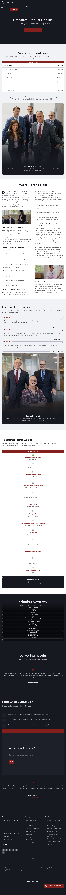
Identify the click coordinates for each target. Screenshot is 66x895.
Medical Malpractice (53, 826)
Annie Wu (29, 823)
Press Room (39, 5)
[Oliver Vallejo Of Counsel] (2, 640)
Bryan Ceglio (30, 839)
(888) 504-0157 (11, 820)
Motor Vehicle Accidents (54, 828)
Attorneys (4, 5)
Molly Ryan (29, 837)
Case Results (15, 5)
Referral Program (52, 5)
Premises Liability (52, 831)
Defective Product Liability (55, 839)
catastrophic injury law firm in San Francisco (15, 203)
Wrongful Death (52, 823)
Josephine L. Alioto (31, 831)
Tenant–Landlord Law (53, 841)
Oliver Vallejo (30, 842)
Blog (3, 7)
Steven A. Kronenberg (32, 828)
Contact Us (14, 9)
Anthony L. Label (31, 820)
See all (52, 844)
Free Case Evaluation (33, 30)
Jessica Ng (29, 834)
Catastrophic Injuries (53, 820)
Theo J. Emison (30, 826)
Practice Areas (28, 5)
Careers (5, 844)
